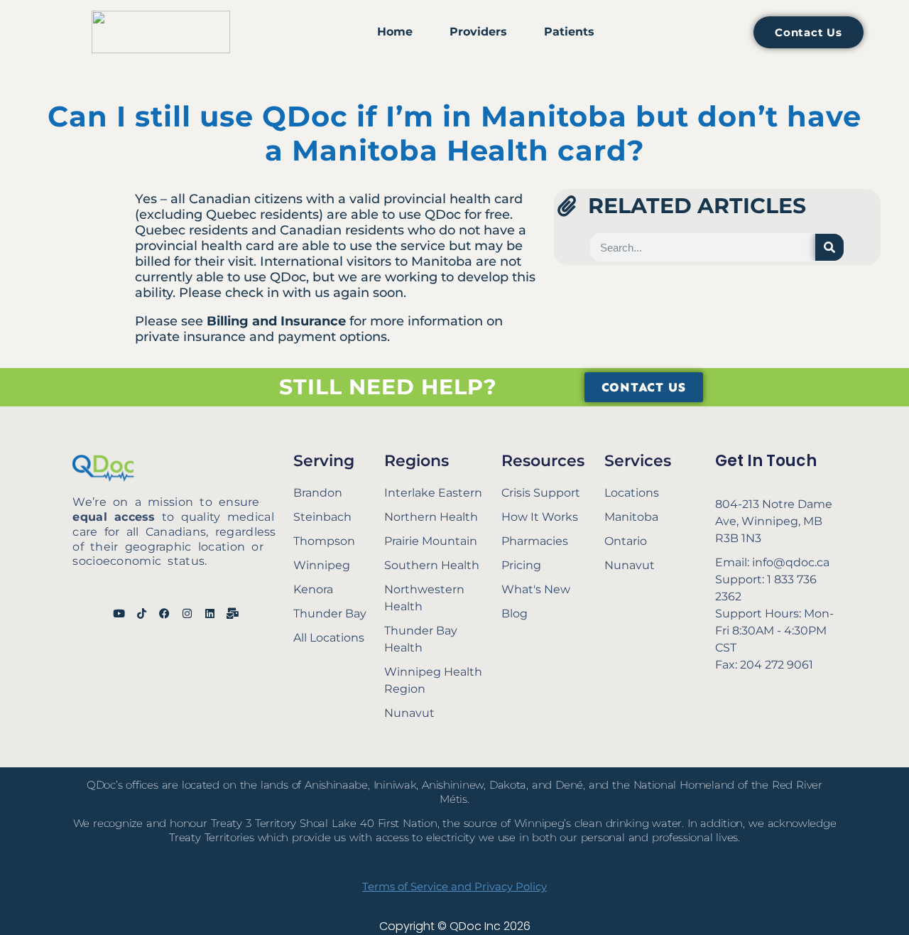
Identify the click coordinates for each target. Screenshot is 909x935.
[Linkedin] (210, 613)
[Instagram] (187, 613)
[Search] (829, 247)
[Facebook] (164, 613)
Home (395, 31)
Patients (569, 31)
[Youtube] (119, 613)
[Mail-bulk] (232, 613)
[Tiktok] (141, 613)
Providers (478, 31)
